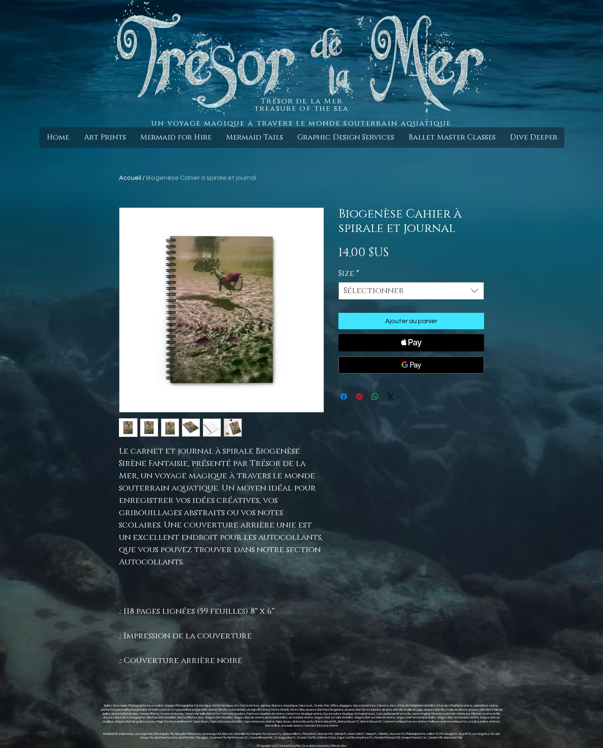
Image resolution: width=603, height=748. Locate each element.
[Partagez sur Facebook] (344, 397)
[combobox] (411, 291)
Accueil (130, 177)
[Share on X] (390, 397)
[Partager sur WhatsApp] (375, 397)
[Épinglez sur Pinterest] (359, 397)
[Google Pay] (411, 365)
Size (348, 273)
